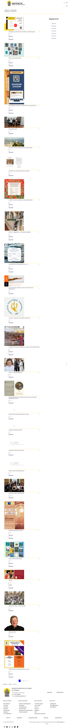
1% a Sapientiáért (7, 713)
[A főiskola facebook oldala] (4, 727)
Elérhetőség (58, 718)
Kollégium (37, 710)
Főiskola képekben (23, 712)
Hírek (10, 684)
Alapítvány (5, 712)
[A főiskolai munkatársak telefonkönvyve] (15, 727)
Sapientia (5, 684)
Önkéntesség (6, 710)
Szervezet (5, 705)
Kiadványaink (59, 692)
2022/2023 (11, 39)
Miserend (19, 718)
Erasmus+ (37, 708)
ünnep (10, 585)
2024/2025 (53, 28)
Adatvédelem (53, 707)
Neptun (8, 718)
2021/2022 (53, 36)
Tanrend (36, 707)
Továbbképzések (23, 707)
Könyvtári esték (22, 708)
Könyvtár (11, 36)
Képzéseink (21, 705)
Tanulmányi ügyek (39, 703)
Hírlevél (46, 718)
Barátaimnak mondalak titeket (26, 710)
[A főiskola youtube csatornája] (7, 727)
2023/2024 (53, 31)
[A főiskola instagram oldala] (9, 727)
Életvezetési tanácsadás (40, 713)
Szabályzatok (53, 703)
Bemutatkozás (6, 703)
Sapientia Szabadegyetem (25, 703)
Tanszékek (5, 707)
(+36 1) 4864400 (17, 694)
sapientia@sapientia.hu (20, 696)
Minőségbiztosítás (54, 705)
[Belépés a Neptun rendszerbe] (12, 727)
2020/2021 (53, 38)
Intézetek (5, 708)
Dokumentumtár (33, 718)
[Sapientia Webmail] (17, 727)
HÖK (36, 712)
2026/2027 (53, 23)
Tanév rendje (37, 705)
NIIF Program (60, 722)
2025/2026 (53, 26)
